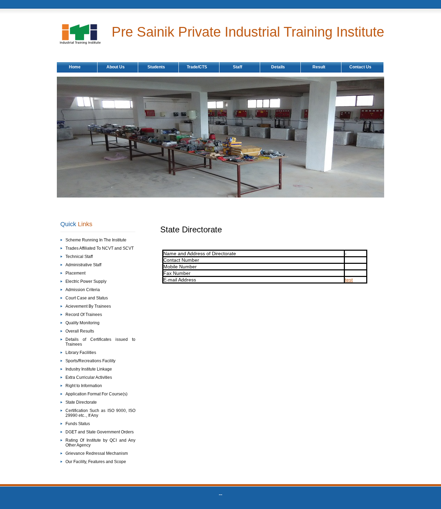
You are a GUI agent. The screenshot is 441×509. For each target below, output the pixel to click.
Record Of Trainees (83, 314)
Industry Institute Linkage (88, 369)
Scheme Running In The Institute (95, 240)
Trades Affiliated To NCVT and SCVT (99, 248)
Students (156, 67)
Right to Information (83, 385)
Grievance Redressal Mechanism (96, 453)
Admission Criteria (82, 289)
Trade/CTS (197, 67)
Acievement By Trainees (88, 306)
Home (75, 67)
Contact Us (360, 67)
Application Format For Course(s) (96, 394)
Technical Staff (79, 256)
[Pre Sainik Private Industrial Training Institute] (85, 43)
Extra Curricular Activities (88, 377)
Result (318, 67)
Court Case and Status (86, 298)
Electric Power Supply (85, 281)
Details (278, 67)
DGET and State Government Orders (99, 432)
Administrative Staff (83, 264)
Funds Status (77, 423)
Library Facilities (80, 352)
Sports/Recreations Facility (90, 360)
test (349, 279)
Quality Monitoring (82, 322)
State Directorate (81, 402)
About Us (115, 67)
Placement (75, 273)
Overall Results (79, 331)
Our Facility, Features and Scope (95, 461)
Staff (237, 67)
